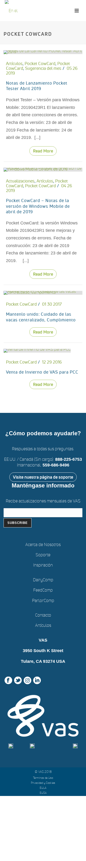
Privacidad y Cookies (43, 783)
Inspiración (43, 564)
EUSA (43, 793)
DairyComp (43, 579)
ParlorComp (43, 600)
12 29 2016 (52, 362)
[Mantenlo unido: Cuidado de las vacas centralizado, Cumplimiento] (43, 291)
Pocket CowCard (40, 63)
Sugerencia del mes (43, 68)
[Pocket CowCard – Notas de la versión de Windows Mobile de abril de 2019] (43, 168)
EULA (43, 788)
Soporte (43, 554)
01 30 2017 (52, 304)
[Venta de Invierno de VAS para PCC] (37, 349)
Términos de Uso (43, 778)
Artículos (14, 63)
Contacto (43, 615)
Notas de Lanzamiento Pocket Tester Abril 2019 (36, 85)
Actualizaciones (20, 181)
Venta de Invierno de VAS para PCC (42, 372)
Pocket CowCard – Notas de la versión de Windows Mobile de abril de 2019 (38, 206)
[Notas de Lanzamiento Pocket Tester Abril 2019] (43, 51)
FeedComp (43, 590)
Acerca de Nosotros (43, 544)
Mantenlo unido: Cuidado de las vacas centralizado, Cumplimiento (41, 316)
